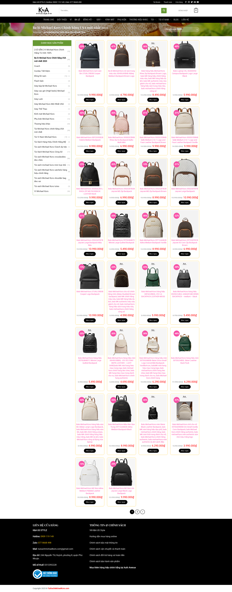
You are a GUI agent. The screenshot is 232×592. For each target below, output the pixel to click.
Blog (176, 19)
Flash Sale (39, 81)
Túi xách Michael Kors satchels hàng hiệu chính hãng (50, 171)
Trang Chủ (48, 19)
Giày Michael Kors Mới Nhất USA (49, 104)
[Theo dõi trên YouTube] (198, 2)
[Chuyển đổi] (69, 76)
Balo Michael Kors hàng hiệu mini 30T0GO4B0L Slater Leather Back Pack (184, 360)
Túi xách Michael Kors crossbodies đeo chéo (50, 158)
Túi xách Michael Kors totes (46, 186)
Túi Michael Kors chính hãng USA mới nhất (49, 130)
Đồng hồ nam (40, 76)
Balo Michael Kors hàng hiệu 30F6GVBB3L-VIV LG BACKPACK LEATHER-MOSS (153, 294)
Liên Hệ (185, 19)
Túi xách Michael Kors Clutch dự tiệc (50, 147)
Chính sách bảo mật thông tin (104, 542)
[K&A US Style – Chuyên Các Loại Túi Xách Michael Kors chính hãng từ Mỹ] (44, 10)
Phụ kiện (121, 19)
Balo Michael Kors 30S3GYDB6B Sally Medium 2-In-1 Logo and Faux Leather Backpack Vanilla (184, 140)
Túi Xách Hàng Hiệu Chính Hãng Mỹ (50, 142)
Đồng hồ (87, 19)
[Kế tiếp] (142, 512)
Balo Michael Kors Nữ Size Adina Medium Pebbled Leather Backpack (89, 490)
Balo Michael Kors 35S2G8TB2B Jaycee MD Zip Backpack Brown (153, 190)
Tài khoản (156, 2)
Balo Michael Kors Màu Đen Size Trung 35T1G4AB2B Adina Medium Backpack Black (121, 426)
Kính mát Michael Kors (44, 114)
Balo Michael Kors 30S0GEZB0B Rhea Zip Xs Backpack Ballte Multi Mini (121, 140)
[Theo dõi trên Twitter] (192, 2)
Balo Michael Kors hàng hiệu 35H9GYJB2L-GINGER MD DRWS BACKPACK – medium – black (184, 294)
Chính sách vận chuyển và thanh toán (107, 549)
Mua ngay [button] (90, 100)
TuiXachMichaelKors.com (58, 588)
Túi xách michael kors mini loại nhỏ (50, 165)
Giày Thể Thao (40, 109)
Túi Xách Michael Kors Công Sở (48, 152)
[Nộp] (164, 10)
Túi (152, 19)
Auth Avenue (130, 567)
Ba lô (77, 19)
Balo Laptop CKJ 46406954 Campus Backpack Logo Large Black (184, 73)
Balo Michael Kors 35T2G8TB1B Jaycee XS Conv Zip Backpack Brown (184, 242)
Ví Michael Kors (41, 191)
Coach (37, 66)
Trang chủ (37, 32)
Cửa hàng (179, 2)
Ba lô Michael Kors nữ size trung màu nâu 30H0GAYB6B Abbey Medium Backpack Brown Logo (121, 73)
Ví (71, 19)
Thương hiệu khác (138, 19)
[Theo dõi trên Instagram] (189, 2)
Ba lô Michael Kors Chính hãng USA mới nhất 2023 (50, 59)
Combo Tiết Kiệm (42, 71)
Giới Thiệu (62, 19)
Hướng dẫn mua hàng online (103, 536)
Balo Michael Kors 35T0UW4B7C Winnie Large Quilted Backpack (121, 241)
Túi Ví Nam (164, 19)
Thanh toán (168, 2)
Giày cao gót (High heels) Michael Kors (49, 92)
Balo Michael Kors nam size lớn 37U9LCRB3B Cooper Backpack (89, 73)
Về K (92, 530)
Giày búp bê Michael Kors (45, 86)
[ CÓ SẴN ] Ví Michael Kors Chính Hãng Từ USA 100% (49, 51)
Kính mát (110, 19)
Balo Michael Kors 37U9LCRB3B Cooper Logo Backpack (90, 292)
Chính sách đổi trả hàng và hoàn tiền (107, 555)
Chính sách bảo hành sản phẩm (105, 561)
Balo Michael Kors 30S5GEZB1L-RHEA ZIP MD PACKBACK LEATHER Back (89, 191)
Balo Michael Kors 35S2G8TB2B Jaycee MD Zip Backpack (121, 190)
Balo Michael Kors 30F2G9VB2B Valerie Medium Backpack (90, 138)
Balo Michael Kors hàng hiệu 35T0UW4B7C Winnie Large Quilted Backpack (90, 360)
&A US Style (99, 530)
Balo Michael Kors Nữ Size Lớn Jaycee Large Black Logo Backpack (121, 490)
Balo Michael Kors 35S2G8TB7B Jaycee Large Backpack (184, 190)
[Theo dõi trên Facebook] (186, 2)
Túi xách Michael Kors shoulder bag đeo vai (50, 180)
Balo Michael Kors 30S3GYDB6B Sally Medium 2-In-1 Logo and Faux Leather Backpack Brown (153, 140)
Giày (99, 19)
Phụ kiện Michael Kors (44, 119)
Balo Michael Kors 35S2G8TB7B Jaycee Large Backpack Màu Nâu (90, 242)
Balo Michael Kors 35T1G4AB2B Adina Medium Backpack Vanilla (153, 241)
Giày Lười (38, 99)
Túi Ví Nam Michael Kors (45, 137)
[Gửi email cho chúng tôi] (195, 2)
